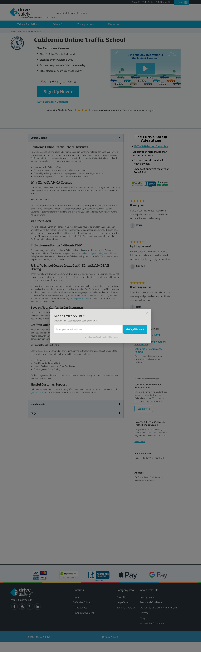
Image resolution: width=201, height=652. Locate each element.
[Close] (147, 313)
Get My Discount (135, 329)
